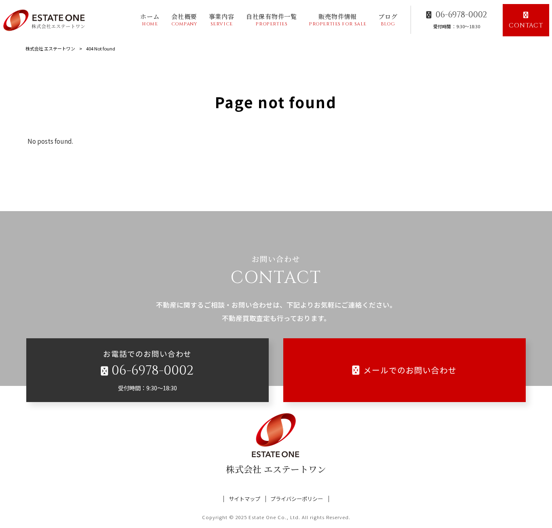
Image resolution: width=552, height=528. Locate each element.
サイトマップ (244, 499)
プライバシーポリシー (296, 499)
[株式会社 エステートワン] (45, 20)
